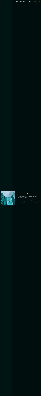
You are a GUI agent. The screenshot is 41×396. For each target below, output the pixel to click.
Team (24, 1)
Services (21, 1)
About (17, 1)
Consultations (35, 1)
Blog (27, 1)
